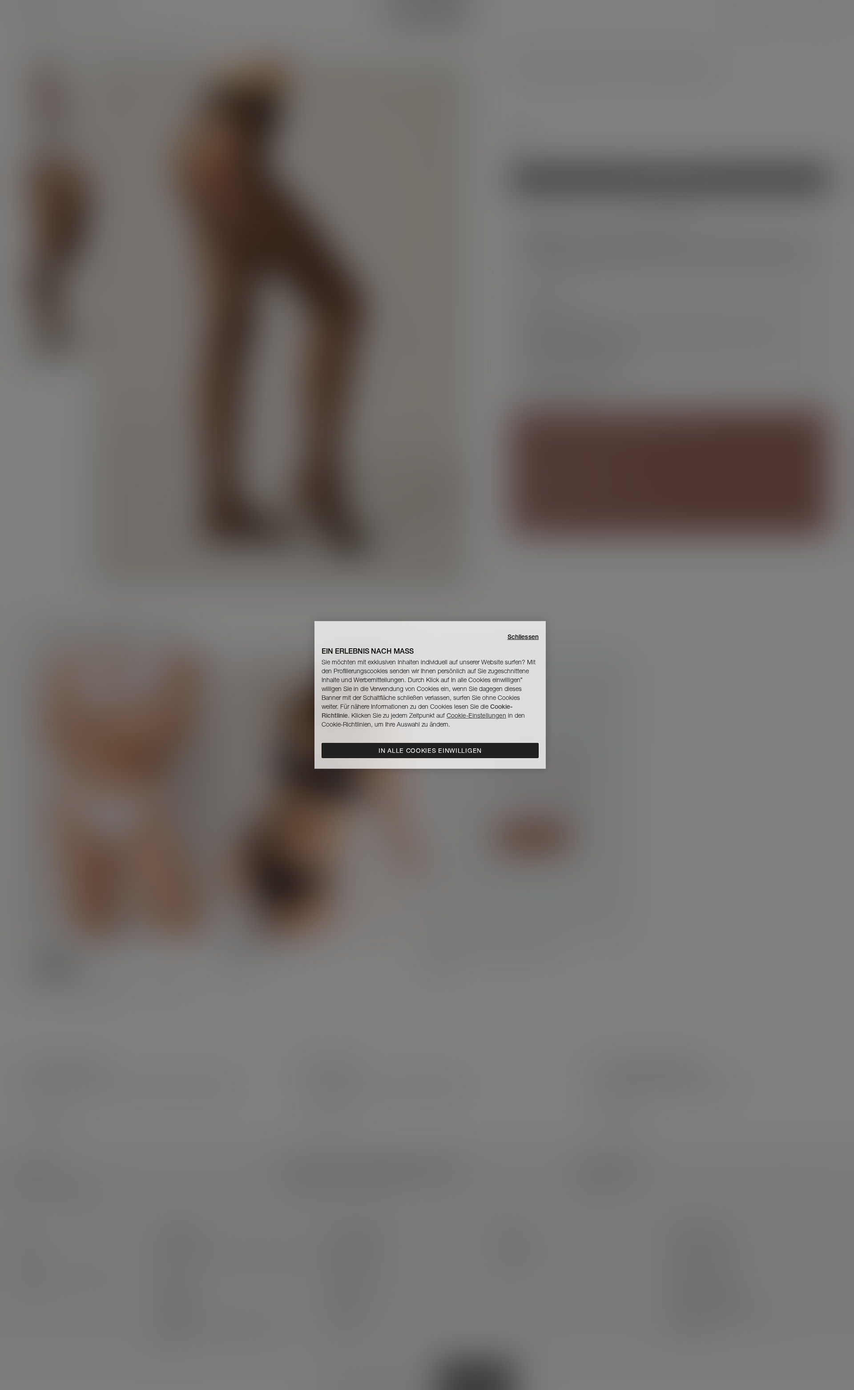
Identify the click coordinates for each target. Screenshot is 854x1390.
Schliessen (523, 636)
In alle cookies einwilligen (430, 751)
